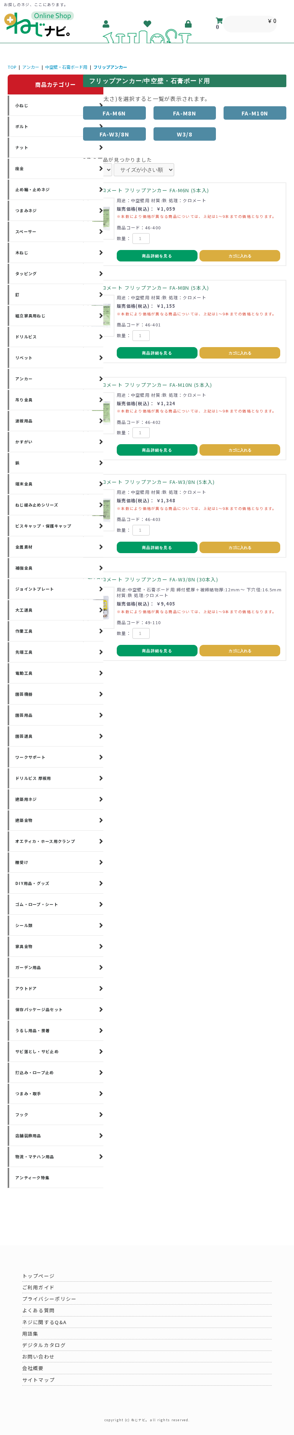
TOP (12, 67)
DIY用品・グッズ (32, 883)
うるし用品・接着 (32, 1030)
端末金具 (24, 484)
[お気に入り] (147, 24)
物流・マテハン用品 (34, 1156)
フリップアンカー (110, 67)
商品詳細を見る (157, 256)
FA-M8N (184, 113)
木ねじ (21, 252)
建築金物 (24, 820)
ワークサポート (30, 757)
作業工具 (24, 631)
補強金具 (24, 568)
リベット (24, 357)
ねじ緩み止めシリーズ (36, 505)
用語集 (30, 1333)
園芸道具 (24, 736)
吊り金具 (24, 400)
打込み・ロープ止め (34, 1072)
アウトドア (26, 988)
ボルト (21, 126)
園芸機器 (24, 694)
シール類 (24, 925)
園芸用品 (24, 715)
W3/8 (184, 134)
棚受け (21, 862)
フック (21, 1114)
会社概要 (33, 1368)
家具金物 (24, 946)
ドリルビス (26, 336)
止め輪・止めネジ (32, 189)
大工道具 (24, 610)
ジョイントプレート (34, 589)
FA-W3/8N (114, 134)
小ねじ (21, 105)
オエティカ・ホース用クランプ (45, 841)
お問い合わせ (38, 1356)
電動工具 (24, 673)
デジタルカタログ (44, 1345)
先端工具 (24, 652)
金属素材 (24, 547)
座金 (19, 168)
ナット (21, 147)
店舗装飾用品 (28, 1135)
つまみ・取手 (28, 1093)
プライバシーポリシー (49, 1298)
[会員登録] (106, 24)
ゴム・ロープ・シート (36, 904)
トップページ (38, 1275)
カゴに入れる (240, 256)
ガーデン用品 (28, 967)
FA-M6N (114, 113)
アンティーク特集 (32, 1177)
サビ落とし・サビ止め (37, 1051)
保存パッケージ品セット (39, 1009)
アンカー (30, 67)
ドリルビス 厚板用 (33, 778)
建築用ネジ (26, 799)
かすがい (24, 442)
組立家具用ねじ (30, 315)
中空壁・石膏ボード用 (66, 67)
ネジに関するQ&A (44, 1322)
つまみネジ (26, 210)
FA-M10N (255, 113)
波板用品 (24, 421)
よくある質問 (38, 1310)
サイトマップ (38, 1379)
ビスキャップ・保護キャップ (43, 526)
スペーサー (25, 231)
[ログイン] (188, 24)
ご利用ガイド (38, 1287)
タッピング (26, 273)
